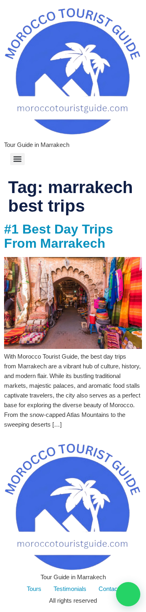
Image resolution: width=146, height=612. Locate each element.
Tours (34, 588)
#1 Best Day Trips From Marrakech (58, 236)
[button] (128, 594)
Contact (109, 588)
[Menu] (17, 159)
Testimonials (70, 588)
